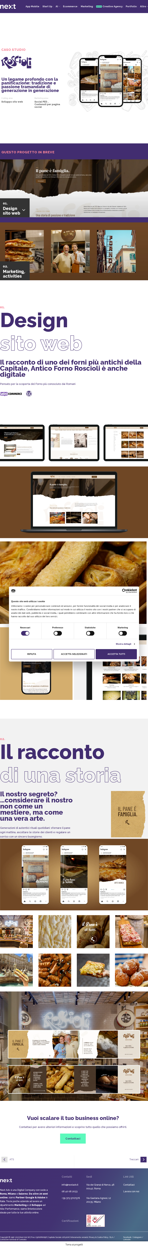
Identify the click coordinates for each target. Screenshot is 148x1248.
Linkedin (127, 1240)
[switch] (58, 633)
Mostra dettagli (123, 644)
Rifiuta (31, 654)
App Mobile (32, 6)
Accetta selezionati (74, 654)
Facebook (127, 1237)
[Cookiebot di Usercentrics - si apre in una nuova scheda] (124, 591)
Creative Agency (113, 6)
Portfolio (131, 6)
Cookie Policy (103, 1237)
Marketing (87, 6)
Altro (143, 6)
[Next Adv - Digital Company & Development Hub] (8, 6)
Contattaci (129, 1184)
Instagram (137, 1237)
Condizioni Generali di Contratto (13, 1240)
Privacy (92, 1237)
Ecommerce (70, 6)
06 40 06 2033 (69, 1191)
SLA (111, 1237)
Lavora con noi (131, 1191)
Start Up (47, 6)
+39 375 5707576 (71, 1198)
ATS (11, 1159)
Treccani (134, 1159)
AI (57, 6)
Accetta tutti (116, 654)
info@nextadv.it (70, 1184)
